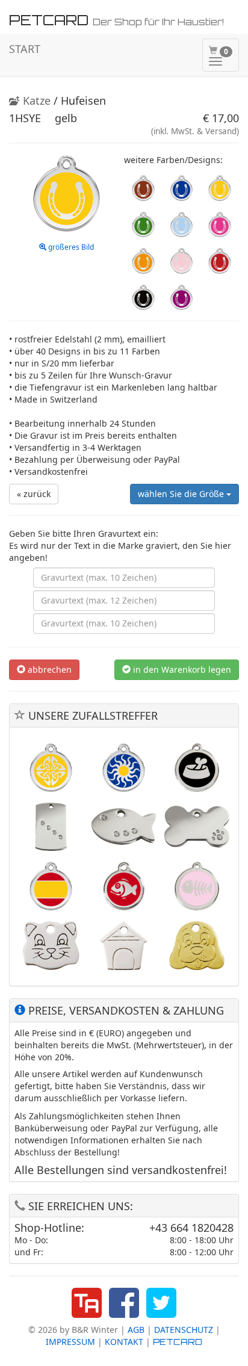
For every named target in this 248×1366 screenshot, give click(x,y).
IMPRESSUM (70, 1341)
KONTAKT (124, 1341)
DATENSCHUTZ (183, 1329)
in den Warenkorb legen (181, 669)
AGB (136, 1329)
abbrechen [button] (48, 669)
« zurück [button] (34, 493)
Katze (35, 100)
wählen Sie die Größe (182, 493)
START (24, 49)
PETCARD (177, 1342)
